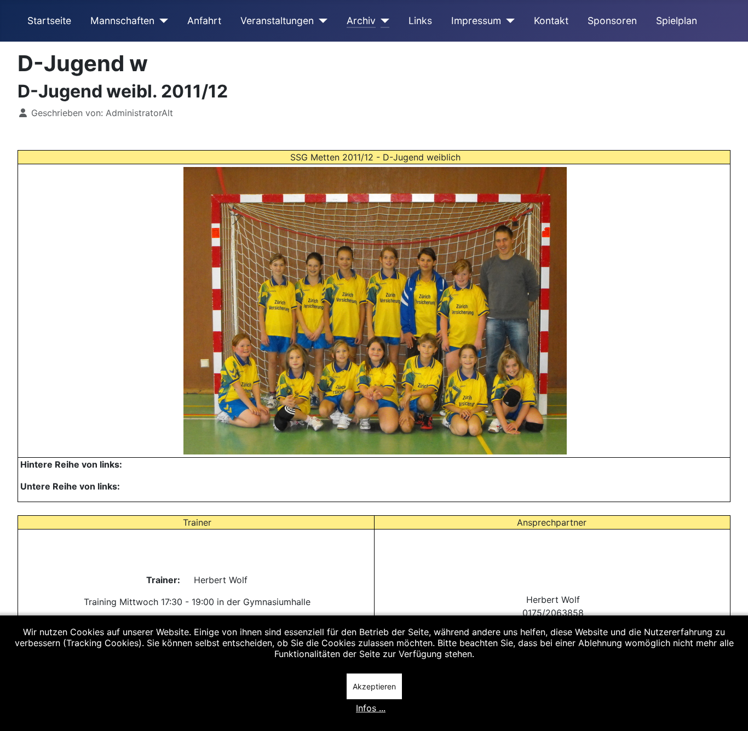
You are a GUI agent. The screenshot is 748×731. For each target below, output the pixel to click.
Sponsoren (612, 20)
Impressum (476, 20)
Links (420, 20)
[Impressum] (508, 21)
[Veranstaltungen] (320, 21)
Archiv (361, 20)
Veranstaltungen (277, 20)
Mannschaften (122, 20)
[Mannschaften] (161, 21)
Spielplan (676, 20)
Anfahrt (204, 20)
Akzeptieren (374, 686)
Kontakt (551, 20)
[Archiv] (382, 21)
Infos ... (370, 708)
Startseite (49, 20)
